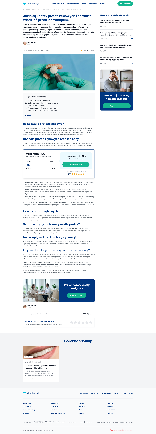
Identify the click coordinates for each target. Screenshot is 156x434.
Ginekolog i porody (29, 410)
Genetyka (110, 403)
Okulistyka (110, 413)
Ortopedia (82, 406)
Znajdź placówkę (73, 4)
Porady (102, 4)
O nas (84, 4)
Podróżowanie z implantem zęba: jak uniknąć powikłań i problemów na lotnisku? (116, 46)
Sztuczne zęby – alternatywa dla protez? (43, 108)
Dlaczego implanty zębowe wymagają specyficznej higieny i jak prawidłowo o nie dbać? (115, 34)
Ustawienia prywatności (104, 422)
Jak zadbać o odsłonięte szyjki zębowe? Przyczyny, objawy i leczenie (114, 21)
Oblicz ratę (94, 393)
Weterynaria (27, 403)
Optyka (81, 410)
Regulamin (116, 422)
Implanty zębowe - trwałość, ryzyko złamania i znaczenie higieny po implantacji (116, 59)
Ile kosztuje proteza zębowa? (39, 101)
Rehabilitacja (111, 410)
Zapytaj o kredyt (125, 4)
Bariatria (81, 413)
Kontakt (116, 393)
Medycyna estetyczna (58, 413)
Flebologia (54, 410)
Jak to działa (92, 4)
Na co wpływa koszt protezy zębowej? (42, 110)
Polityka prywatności (126, 422)
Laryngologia (55, 406)
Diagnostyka (27, 406)
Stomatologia (35, 9)
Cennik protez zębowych (37, 105)
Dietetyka (110, 406)
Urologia (81, 403)
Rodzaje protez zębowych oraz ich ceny (43, 103)
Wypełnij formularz (77, 295)
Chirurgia (26, 413)
